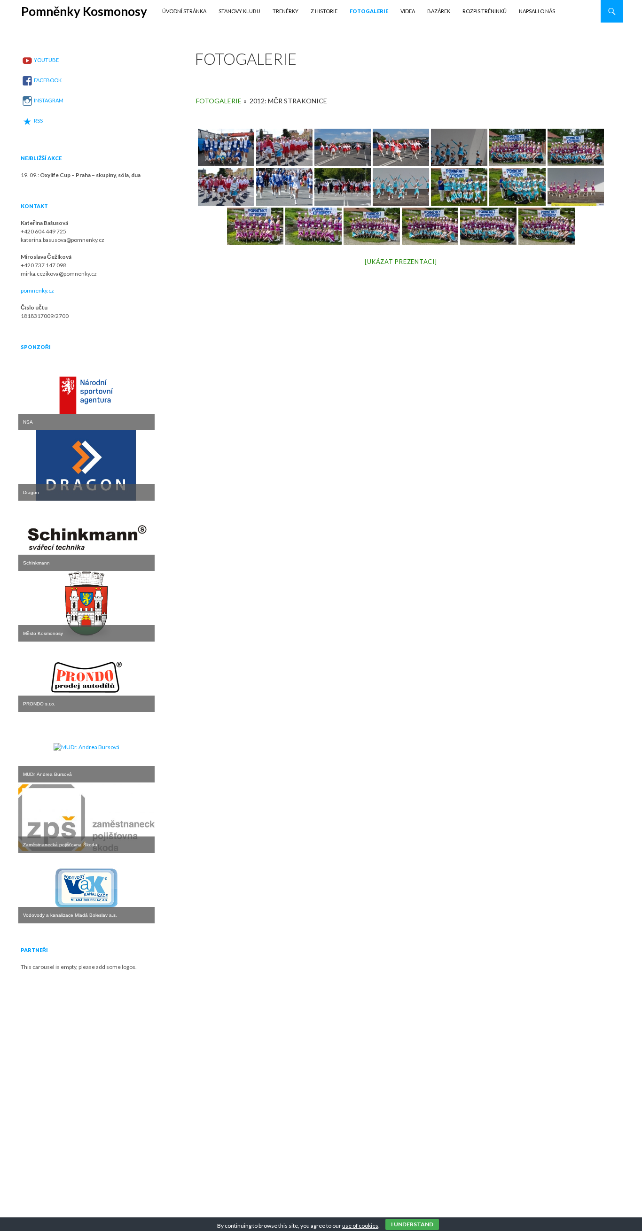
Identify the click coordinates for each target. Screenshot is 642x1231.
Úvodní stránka (184, 11)
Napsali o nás (537, 11)
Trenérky (285, 11)
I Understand (412, 1224)
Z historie (324, 11)
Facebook (48, 80)
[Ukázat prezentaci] (401, 261)
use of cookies (360, 1225)
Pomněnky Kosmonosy (84, 11)
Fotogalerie (369, 11)
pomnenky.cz (37, 290)
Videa (407, 11)
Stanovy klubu (239, 11)
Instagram (48, 100)
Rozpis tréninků (484, 11)
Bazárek (438, 11)
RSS (38, 120)
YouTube (46, 60)
